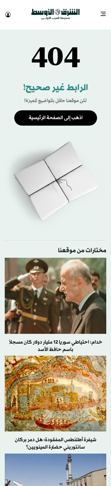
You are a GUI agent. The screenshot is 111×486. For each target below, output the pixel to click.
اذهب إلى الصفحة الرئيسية (56, 112)
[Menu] (105, 11)
